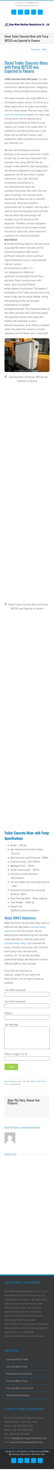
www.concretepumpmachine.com (26, 1442)
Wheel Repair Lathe (38, 1454)
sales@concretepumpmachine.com (29, 1438)
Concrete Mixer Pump (16, 1366)
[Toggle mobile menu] (48, 28)
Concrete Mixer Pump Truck (19, 1388)
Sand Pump (16, 1454)
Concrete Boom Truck (16, 1381)
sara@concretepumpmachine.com (27, 5)
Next (44, 49)
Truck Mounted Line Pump (19, 1373)
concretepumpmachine (14, 1081)
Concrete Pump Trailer (17, 1359)
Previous (35, 49)
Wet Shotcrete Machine (18, 1395)
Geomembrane (26, 1454)
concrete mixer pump (14, 114)
